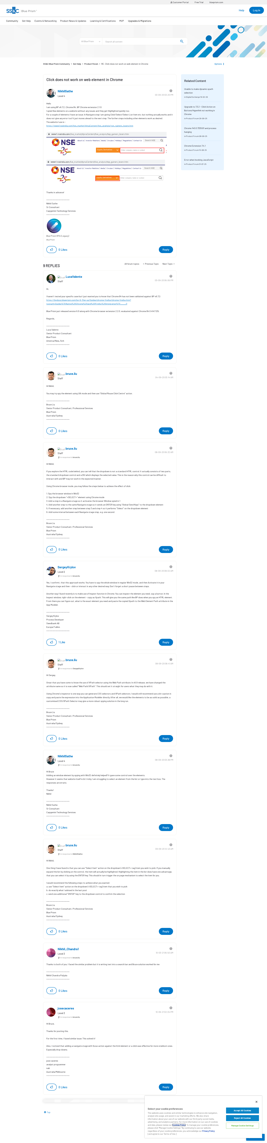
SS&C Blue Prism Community (56, 63)
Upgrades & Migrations (139, 20)
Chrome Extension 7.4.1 (195, 145)
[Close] (256, 1101)
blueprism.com (216, 2)
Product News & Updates (73, 20)
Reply (166, 249)
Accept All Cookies (242, 1110)
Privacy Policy (208, 1131)
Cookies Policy (179, 1125)
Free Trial (199, 2)
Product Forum (91, 63)
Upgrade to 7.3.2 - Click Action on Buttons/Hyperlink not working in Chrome (199, 110)
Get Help (26, 20)
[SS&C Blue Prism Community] (21, 10)
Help (241, 10)
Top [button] (48, 1112)
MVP (121, 20)
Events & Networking (45, 20)
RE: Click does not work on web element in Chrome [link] (124, 63)
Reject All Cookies (242, 1118)
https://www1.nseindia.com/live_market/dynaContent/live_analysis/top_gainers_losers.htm (89, 125)
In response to (70, 457)
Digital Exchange (193, 97)
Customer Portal (180, 2)
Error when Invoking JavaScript (199, 159)
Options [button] (218, 63)
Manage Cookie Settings (242, 1125)
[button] (51, 249)
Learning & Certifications (103, 20)
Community (12, 20)
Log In (256, 10)
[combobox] (145, 41)
